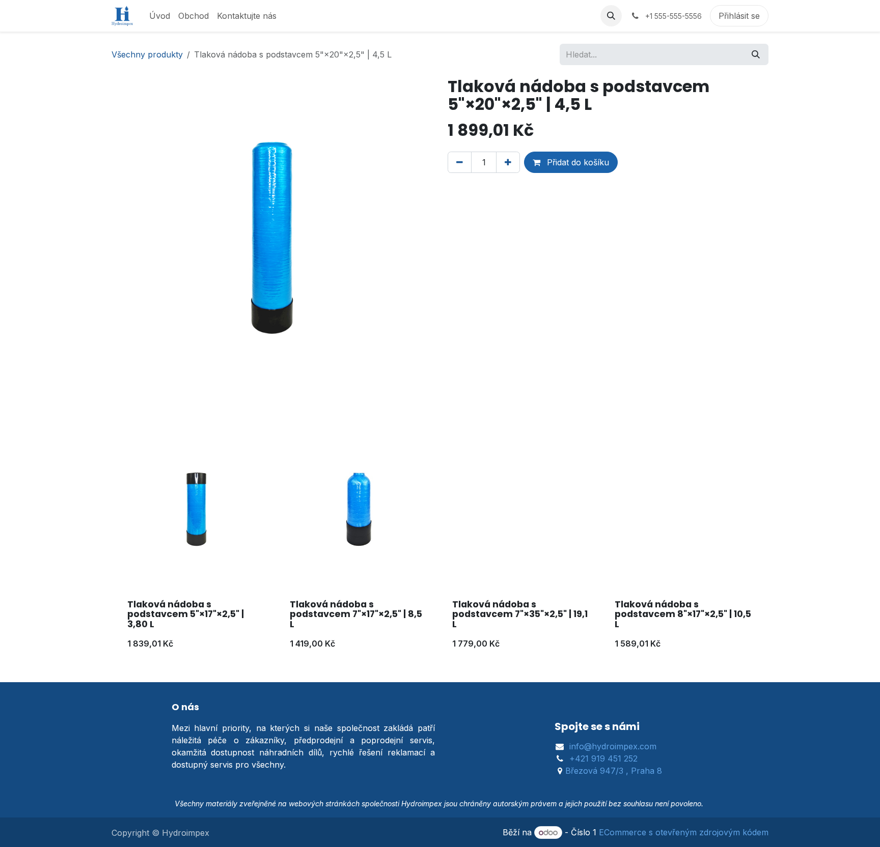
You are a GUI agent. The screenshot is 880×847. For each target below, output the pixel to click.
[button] (611, 15)
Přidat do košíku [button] (576, 162)
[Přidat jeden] (508, 162)
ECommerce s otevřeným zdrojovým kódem (683, 832)
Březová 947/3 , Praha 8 (613, 771)
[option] (440, 547)
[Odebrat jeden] (460, 162)
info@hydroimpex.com (612, 746)
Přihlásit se (739, 16)
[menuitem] (159, 16)
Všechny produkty (147, 54)
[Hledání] (755, 54)
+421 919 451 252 (603, 758)
